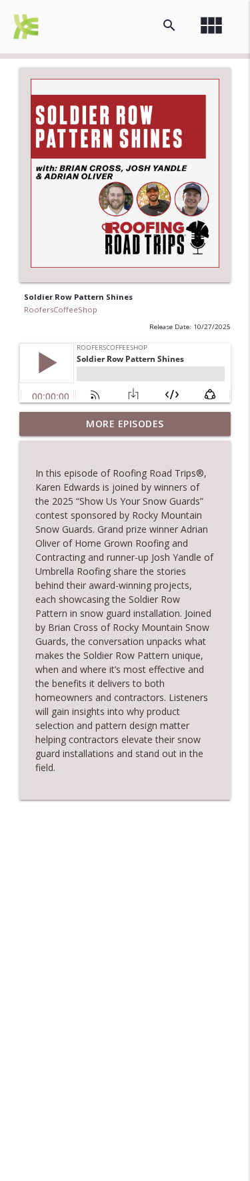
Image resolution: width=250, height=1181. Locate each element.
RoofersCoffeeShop (60, 309)
